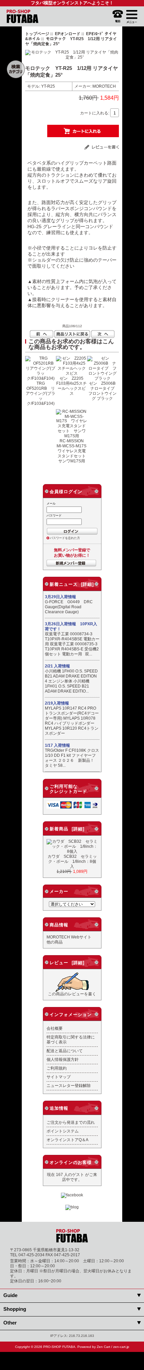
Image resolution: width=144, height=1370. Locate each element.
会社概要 (55, 1028)
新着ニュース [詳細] (72, 584)
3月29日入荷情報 (60, 597)
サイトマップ (59, 1077)
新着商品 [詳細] (67, 828)
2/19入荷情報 (57, 703)
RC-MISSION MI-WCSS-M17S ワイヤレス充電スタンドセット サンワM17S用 (73, 451)
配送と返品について (65, 1050)
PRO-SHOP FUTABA (59, 1347)
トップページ (37, 33)
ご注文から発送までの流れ (71, 1122)
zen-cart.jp (121, 1347)
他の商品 (55, 942)
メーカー (59, 891)
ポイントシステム (63, 1131)
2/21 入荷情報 (57, 666)
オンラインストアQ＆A (67, 1139)
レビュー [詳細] (67, 962)
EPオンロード (67, 33)
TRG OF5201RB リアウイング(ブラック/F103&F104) (40, 393)
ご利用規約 (57, 1068)
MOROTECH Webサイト (69, 937)
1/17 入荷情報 (57, 745)
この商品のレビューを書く (72, 994)
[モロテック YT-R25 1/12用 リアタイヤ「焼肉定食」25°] (72, 57)
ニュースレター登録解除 (69, 1085)
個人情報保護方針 (63, 1059)
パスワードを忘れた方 (65, 538)
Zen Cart (103, 1347)
